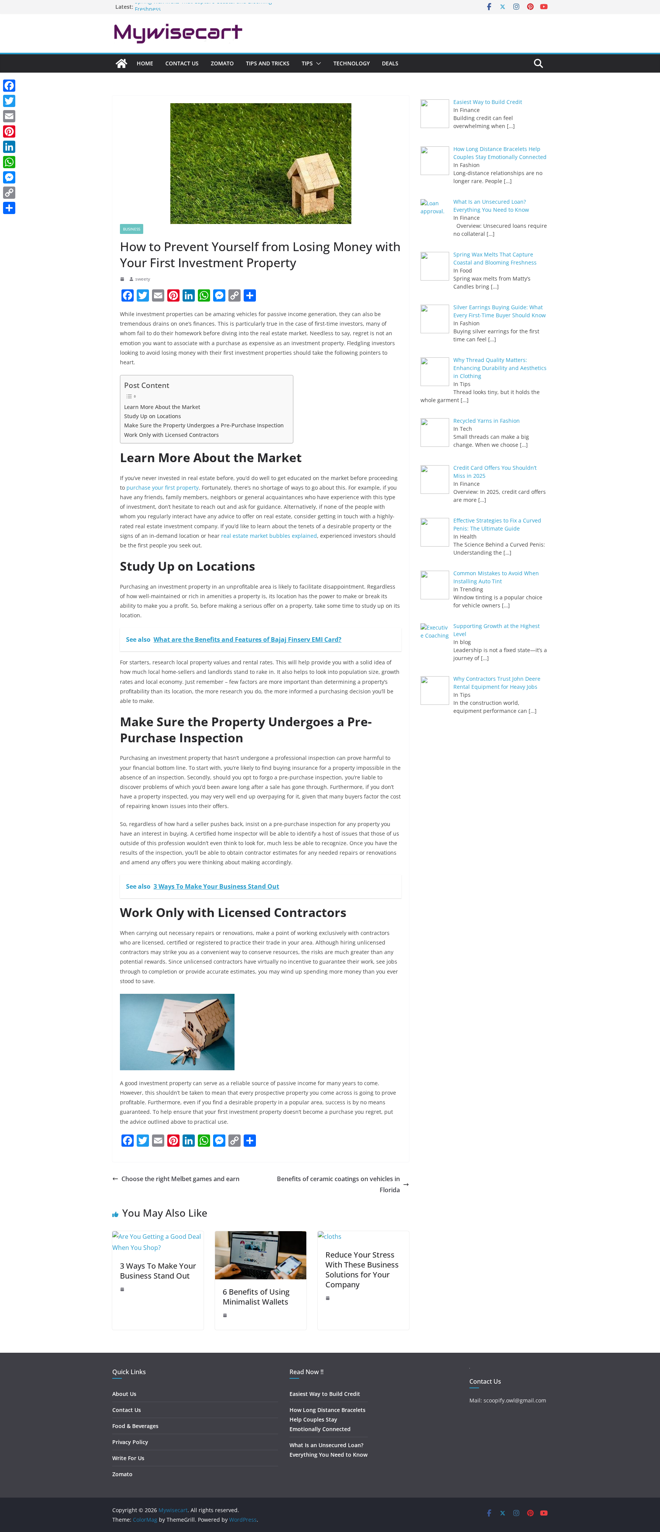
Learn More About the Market (163, 407)
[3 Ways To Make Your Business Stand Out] (158, 1236)
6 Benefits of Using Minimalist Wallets (256, 1297)
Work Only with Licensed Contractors (172, 434)
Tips (307, 63)
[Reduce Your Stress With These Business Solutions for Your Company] (329, 1236)
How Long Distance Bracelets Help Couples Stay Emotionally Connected (328, 1419)
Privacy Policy (130, 1442)
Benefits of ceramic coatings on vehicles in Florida (338, 1184)
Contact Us (182, 63)
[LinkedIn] (9, 146)
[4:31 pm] (226, 1315)
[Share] (9, 208)
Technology (351, 63)
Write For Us (128, 1458)
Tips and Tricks (268, 63)
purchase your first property (162, 487)
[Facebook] (9, 85)
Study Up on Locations (153, 416)
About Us (124, 1393)
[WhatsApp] (9, 162)
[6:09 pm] (123, 1289)
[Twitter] (9, 101)
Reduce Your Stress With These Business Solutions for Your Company (362, 1270)
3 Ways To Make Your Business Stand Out (158, 1271)
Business (131, 229)
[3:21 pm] (328, 1298)
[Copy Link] (9, 192)
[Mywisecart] (121, 63)
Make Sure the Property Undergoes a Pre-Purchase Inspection (204, 425)
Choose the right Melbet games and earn (180, 1179)
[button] (317, 63)
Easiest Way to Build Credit (325, 1393)
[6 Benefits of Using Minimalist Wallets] (260, 1236)
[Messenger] (9, 177)
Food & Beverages (135, 1426)
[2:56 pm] (123, 279)
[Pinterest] (9, 131)
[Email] (9, 116)
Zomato (222, 63)
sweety (142, 279)
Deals (390, 63)
